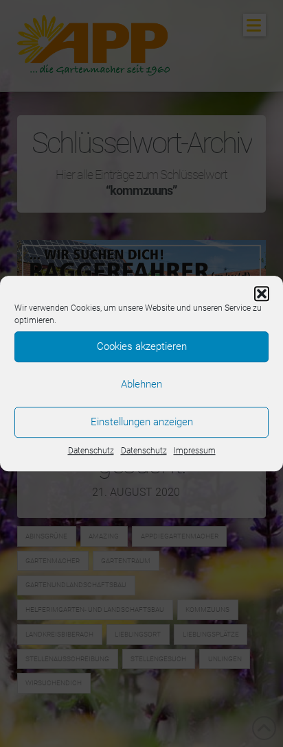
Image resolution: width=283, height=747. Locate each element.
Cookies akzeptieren (142, 346)
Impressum (195, 450)
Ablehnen (141, 384)
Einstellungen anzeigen (142, 422)
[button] (262, 293)
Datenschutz (91, 450)
